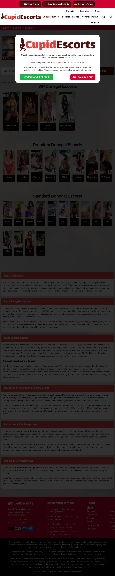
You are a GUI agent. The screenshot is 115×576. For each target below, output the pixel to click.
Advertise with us (91, 17)
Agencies (84, 11)
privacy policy (57, 62)
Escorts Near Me (70, 17)
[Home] (21, 17)
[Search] (104, 17)
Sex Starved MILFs (59, 4)
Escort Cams (85, 4)
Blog (97, 11)
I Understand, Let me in (36, 77)
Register (95, 22)
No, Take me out (83, 77)
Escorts (70, 11)
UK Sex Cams (31, 4)
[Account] (111, 17)
